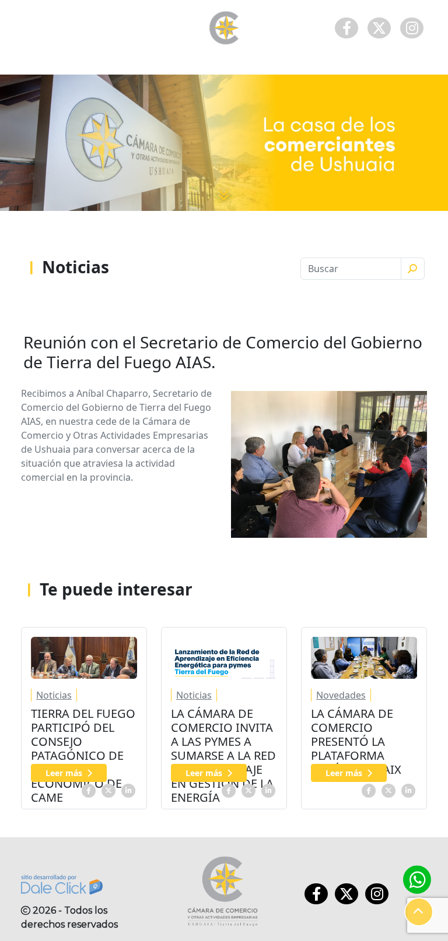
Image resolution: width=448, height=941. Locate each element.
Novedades (341, 695)
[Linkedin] (128, 789)
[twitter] (108, 789)
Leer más (64, 772)
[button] (418, 911)
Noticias (54, 695)
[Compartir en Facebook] (88, 789)
